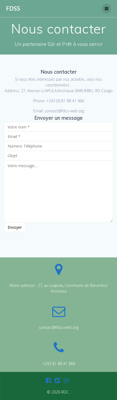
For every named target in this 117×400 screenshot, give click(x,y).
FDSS (13, 8)
